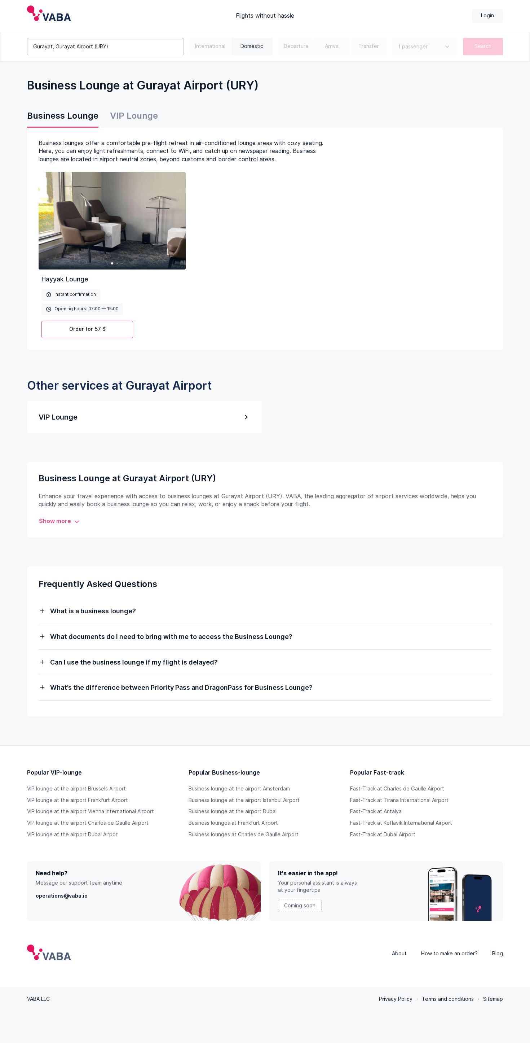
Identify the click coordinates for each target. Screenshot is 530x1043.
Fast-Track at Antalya (376, 811)
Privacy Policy (395, 999)
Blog (497, 953)
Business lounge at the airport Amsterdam (239, 789)
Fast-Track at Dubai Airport (382, 834)
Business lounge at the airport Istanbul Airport (244, 800)
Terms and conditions (448, 999)
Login (487, 15)
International (210, 46)
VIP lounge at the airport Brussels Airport (76, 789)
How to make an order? (449, 953)
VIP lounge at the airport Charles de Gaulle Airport (88, 823)
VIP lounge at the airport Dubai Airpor (72, 834)
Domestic (251, 46)
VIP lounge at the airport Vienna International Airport (90, 811)
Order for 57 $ (87, 329)
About (399, 953)
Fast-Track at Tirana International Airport (399, 800)
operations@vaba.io (62, 896)
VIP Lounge (134, 115)
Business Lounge (62, 115)
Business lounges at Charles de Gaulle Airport (244, 834)
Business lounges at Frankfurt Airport (233, 823)
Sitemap (493, 999)
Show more (55, 521)
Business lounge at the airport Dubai (233, 811)
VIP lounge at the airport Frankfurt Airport (77, 800)
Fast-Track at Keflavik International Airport (401, 823)
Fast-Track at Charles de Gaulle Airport (397, 789)
